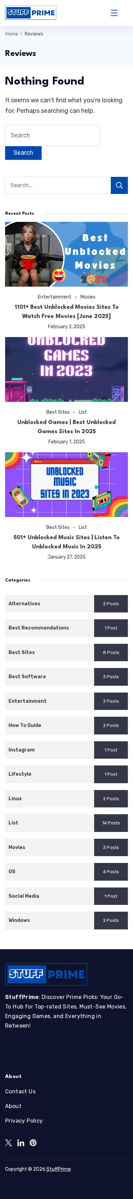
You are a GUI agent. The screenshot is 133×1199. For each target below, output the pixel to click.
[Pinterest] (33, 1142)
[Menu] (114, 13)
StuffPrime (58, 1169)
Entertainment (54, 297)
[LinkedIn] (20, 1142)
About (13, 1106)
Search (119, 185)
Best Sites (58, 412)
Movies (87, 297)
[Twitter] (8, 1142)
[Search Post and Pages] (125, 13)
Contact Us (20, 1091)
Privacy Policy (24, 1121)
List (83, 412)
